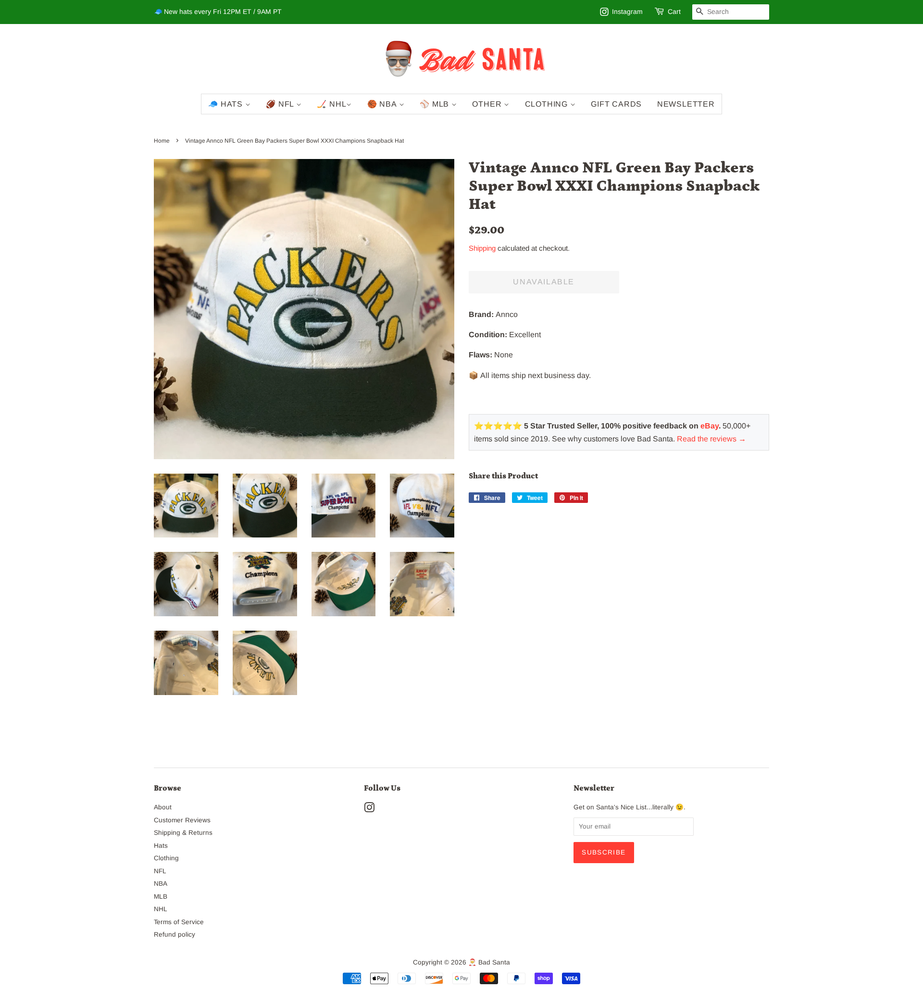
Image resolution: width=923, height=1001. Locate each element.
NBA (160, 883)
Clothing (547, 104)
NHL (160, 909)
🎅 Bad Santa (489, 962)
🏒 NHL (331, 104)
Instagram (627, 11)
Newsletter (686, 104)
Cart (674, 11)
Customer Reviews (182, 820)
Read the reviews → (711, 439)
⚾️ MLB (435, 104)
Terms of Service (179, 922)
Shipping (482, 248)
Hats (161, 845)
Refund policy (174, 934)
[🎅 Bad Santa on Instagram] (369, 809)
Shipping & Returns (183, 832)
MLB (160, 896)
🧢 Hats (226, 104)
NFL (160, 871)
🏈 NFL (281, 104)
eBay (709, 426)
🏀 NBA (383, 104)
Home (162, 140)
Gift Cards (616, 104)
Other (488, 104)
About (163, 807)
